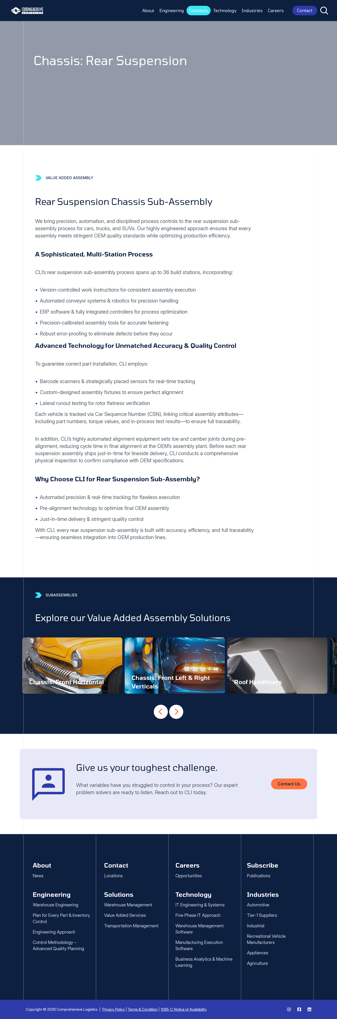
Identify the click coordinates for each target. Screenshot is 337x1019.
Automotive (258, 904)
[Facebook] (299, 1009)
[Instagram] (289, 1009)
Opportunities (188, 875)
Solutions (198, 10)
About (148, 10)
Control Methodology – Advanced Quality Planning (58, 945)
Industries (252, 10)
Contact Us (289, 783)
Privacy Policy (113, 1009)
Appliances (257, 952)
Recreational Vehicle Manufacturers (266, 939)
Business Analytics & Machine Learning (203, 962)
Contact (304, 10)
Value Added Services (125, 915)
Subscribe (262, 865)
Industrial (255, 925)
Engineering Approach (54, 932)
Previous (161, 712)
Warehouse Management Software (199, 929)
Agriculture (257, 963)
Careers (276, 10)
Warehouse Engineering (55, 904)
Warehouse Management (128, 904)
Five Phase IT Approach (197, 915)
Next (176, 712)
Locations (113, 875)
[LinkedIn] (309, 1009)
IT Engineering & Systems (200, 904)
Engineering (171, 10)
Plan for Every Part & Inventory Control (61, 918)
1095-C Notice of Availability (184, 1009)
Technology (224, 10)
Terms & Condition (143, 1009)
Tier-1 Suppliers (262, 915)
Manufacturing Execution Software (199, 945)
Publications (258, 875)
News (38, 875)
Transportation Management (131, 925)
